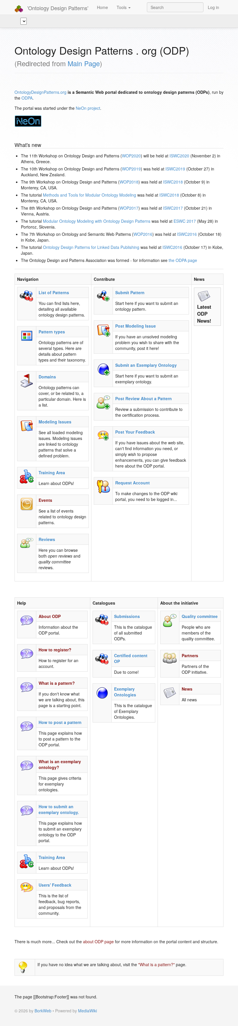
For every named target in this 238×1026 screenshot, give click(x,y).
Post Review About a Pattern (143, 398)
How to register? (55, 650)
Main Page (84, 63)
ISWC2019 (175, 169)
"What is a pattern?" (156, 964)
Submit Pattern (130, 292)
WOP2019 (131, 169)
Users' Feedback (55, 885)
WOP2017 (129, 208)
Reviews (47, 539)
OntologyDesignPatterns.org (40, 92)
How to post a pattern (60, 722)
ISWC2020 (179, 156)
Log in (213, 7)
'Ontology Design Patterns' (57, 8)
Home (102, 7)
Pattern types (52, 332)
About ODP (50, 616)
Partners (190, 655)
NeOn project (88, 108)
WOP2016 (143, 234)
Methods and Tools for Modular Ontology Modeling (89, 195)
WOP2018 (129, 182)
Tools (122, 7)
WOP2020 (131, 156)
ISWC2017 (173, 208)
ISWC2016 (187, 234)
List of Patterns (54, 292)
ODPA (27, 98)
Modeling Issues (55, 422)
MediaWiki (87, 1011)
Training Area (52, 472)
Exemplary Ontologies (125, 692)
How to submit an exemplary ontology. (59, 809)
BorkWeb (43, 1011)
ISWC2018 (173, 182)
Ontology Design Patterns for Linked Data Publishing (91, 247)
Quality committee (200, 616)
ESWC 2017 (185, 221)
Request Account (132, 483)
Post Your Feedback (135, 432)
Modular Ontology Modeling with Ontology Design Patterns (96, 221)
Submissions (127, 616)
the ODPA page (183, 260)
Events (45, 500)
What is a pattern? (57, 683)
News (187, 689)
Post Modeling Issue (135, 326)
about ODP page (98, 941)
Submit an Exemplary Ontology (146, 365)
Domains (47, 377)
